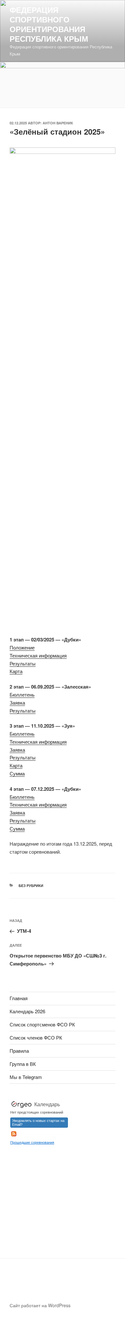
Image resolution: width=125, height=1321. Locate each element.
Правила (19, 1050)
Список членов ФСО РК (36, 1037)
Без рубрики (31, 885)
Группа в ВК (23, 1063)
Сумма (17, 773)
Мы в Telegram (26, 1077)
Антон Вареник (58, 123)
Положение (22, 647)
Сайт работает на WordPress (40, 1305)
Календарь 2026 (27, 1011)
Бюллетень (22, 694)
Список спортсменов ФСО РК (42, 1024)
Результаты (23, 663)
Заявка (17, 702)
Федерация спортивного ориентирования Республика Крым (49, 24)
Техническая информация (38, 655)
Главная (19, 998)
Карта (16, 671)
